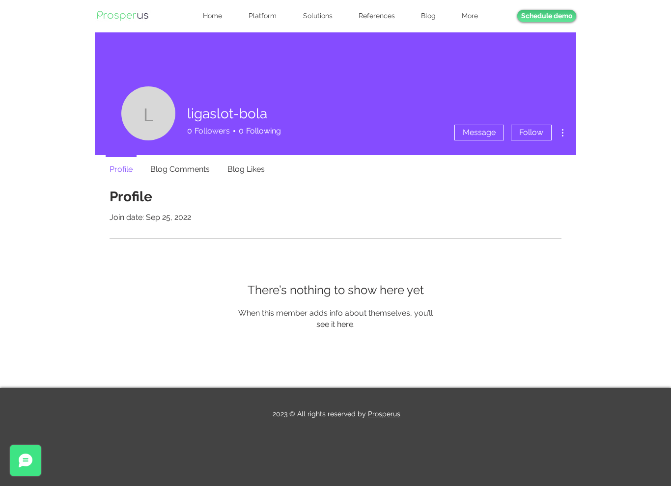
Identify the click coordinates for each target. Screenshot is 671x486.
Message (479, 132)
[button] (475, 15)
